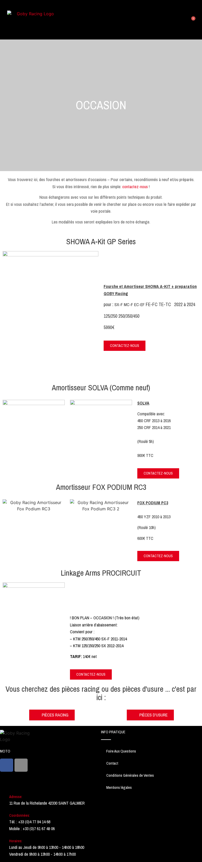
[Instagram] (21, 765)
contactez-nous (135, 187)
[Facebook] (6, 765)
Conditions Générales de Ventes (130, 775)
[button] (184, 20)
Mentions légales (119, 787)
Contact (112, 763)
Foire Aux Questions (121, 751)
